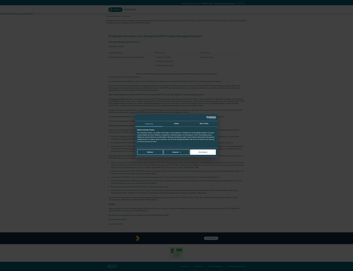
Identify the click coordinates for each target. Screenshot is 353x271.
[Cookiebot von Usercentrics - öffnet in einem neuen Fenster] (208, 117)
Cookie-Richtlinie (149, 146)
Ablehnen (150, 152)
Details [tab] (176, 123)
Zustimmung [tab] (149, 124)
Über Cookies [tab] (204, 123)
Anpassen (175, 152)
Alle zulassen (203, 152)
